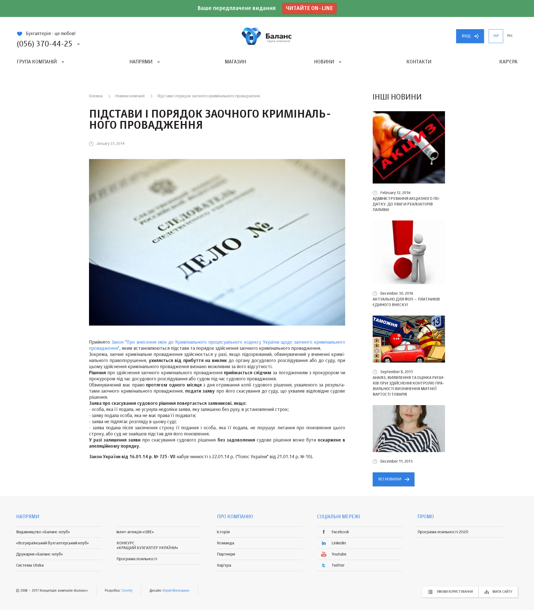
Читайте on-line (309, 8)
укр (496, 36)
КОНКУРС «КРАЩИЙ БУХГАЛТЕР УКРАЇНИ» (147, 545)
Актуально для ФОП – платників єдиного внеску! (406, 302)
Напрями (140, 62)
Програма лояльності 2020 (442, 532)
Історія (223, 532)
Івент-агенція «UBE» (135, 532)
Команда (225, 543)
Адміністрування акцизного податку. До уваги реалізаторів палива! (406, 204)
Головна (96, 96)
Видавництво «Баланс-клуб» (43, 532)
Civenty (126, 590)
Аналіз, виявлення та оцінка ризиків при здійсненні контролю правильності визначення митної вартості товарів (409, 386)
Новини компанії (130, 96)
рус (510, 36)
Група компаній (37, 62)
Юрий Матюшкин (176, 590)
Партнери (226, 554)
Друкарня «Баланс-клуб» (39, 554)
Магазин (235, 62)
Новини (324, 62)
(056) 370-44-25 (44, 44)
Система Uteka (30, 565)
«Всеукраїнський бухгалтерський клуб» (52, 543)
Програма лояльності (137, 559)
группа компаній (267, 36)
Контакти (418, 62)
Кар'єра (508, 62)
